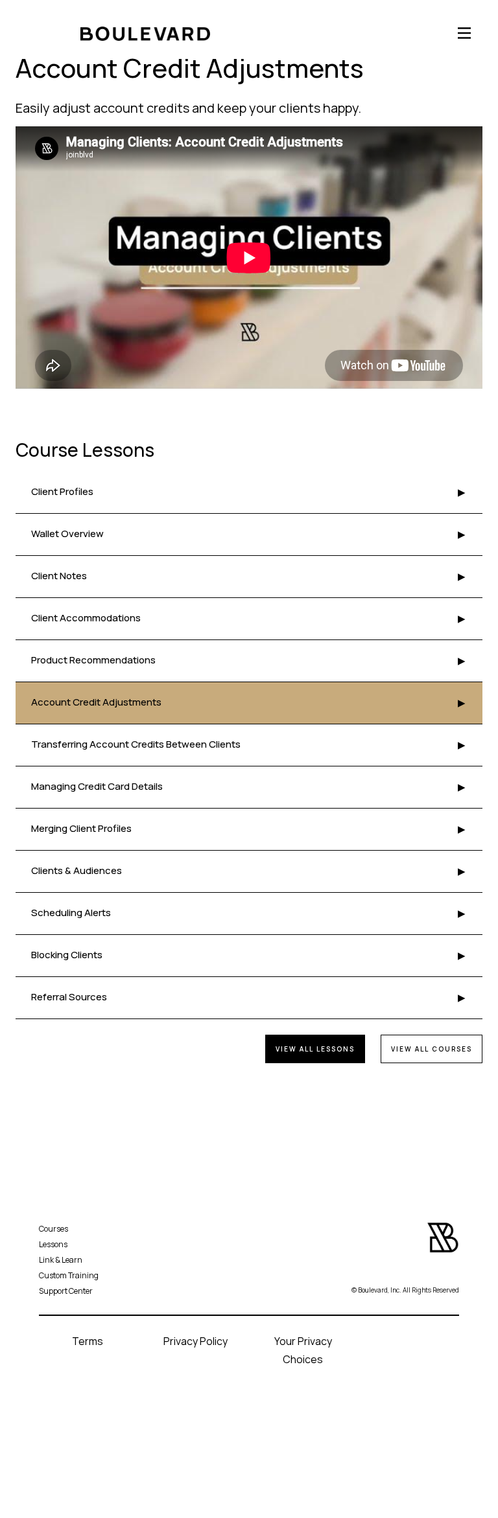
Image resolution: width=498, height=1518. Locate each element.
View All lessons (315, 1048)
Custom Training (69, 1275)
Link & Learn (60, 1259)
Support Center (66, 1290)
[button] (463, 33)
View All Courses (431, 1048)
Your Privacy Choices (303, 1350)
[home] (80, 33)
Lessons (53, 1244)
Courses (53, 1228)
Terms (87, 1341)
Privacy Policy (195, 1341)
